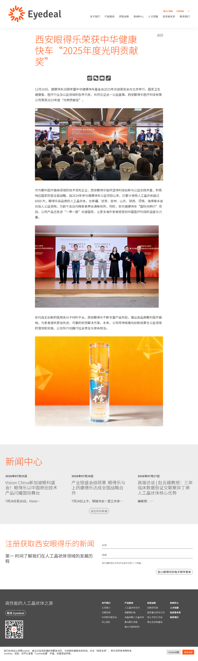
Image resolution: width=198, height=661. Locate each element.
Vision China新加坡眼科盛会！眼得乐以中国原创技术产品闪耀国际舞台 (31, 487)
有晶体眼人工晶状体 (134, 617)
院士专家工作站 (154, 617)
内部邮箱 (180, 11)
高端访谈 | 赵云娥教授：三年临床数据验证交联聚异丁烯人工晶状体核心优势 (165, 487)
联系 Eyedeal (15, 613)
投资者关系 (169, 16)
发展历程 (106, 612)
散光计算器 (168, 11)
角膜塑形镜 (130, 612)
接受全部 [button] (188, 652)
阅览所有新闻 (99, 511)
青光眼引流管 (131, 621)
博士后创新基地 (154, 621)
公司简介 (106, 607)
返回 (160, 35)
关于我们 (95, 16)
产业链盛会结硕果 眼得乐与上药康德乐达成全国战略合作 (98, 487)
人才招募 (153, 16)
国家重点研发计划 (156, 612)
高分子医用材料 (132, 626)
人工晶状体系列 (132, 607)
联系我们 (185, 16)
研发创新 (124, 16)
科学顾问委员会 (109, 617)
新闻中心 (139, 16)
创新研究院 (152, 607)
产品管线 (109, 16)
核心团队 (106, 621)
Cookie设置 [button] (173, 652)
